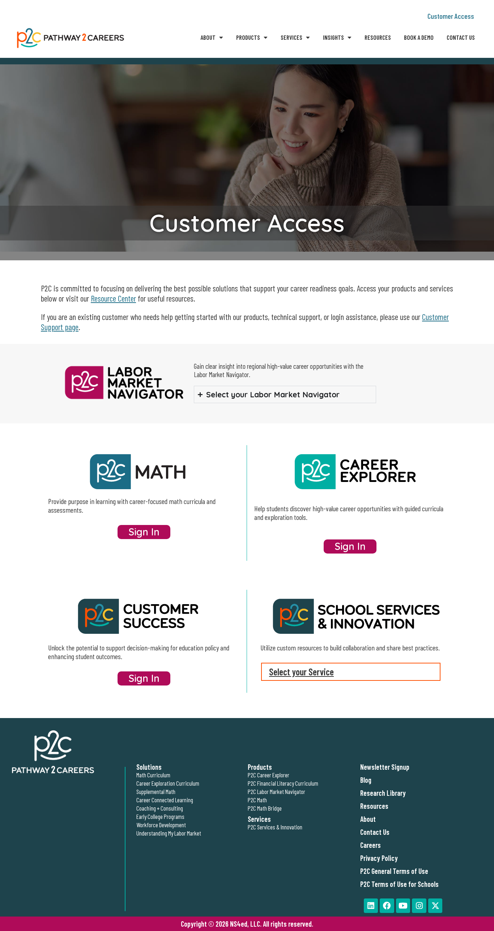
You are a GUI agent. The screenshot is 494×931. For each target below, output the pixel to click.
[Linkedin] (371, 905)
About (208, 37)
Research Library (383, 793)
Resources (378, 37)
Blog (365, 780)
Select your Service (301, 671)
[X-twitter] (435, 905)
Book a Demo (419, 37)
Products (248, 37)
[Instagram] (419, 905)
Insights (333, 37)
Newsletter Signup (384, 767)
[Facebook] (387, 905)
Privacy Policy (379, 858)
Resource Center (113, 298)
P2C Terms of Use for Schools (399, 884)
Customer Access (450, 16)
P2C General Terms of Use (394, 871)
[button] (351, 671)
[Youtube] (403, 905)
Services (291, 37)
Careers (370, 845)
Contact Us (461, 37)
